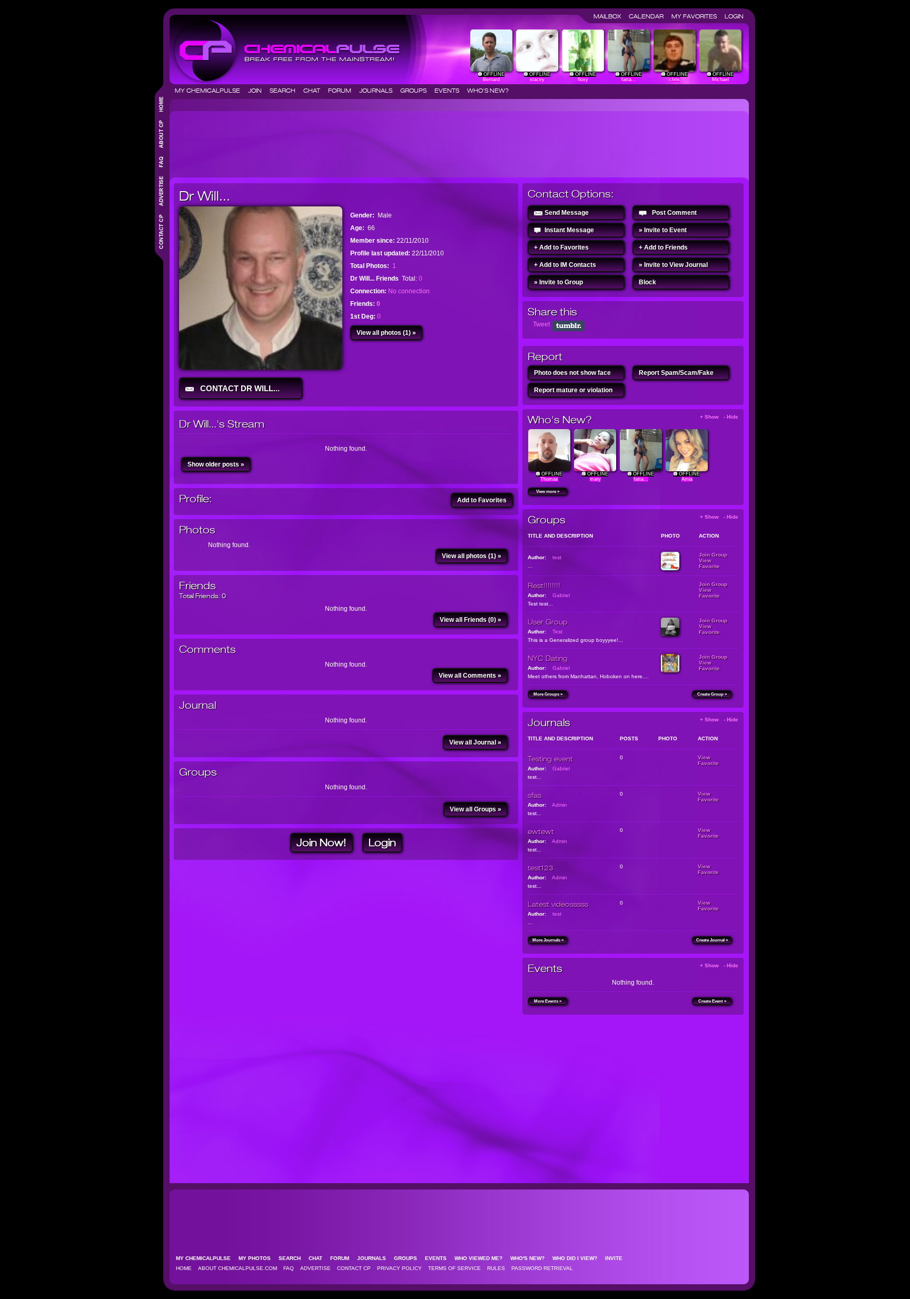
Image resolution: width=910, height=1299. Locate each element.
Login (734, 16)
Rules (496, 1268)
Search (286, 90)
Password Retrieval (542, 1268)
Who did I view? (578, 1258)
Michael (720, 79)
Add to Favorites (482, 500)
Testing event (550, 759)
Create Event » (712, 1001)
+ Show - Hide (719, 417)
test (556, 557)
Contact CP (354, 1268)
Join (258, 90)
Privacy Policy (399, 1268)
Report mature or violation (573, 390)
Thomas (549, 479)
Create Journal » (712, 940)
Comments (207, 649)
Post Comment (674, 212)
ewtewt (541, 831)
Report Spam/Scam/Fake (676, 372)
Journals (379, 90)
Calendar (649, 16)
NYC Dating (548, 658)
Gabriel (561, 595)
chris (674, 79)
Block (647, 282)
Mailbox (610, 16)
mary (595, 479)
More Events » (547, 1001)
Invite (617, 1258)
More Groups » (547, 694)
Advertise (315, 1268)
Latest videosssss (558, 904)
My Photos (258, 1258)
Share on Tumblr (568, 326)
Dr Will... (204, 196)
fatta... (628, 79)
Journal (197, 705)
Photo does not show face (572, 372)
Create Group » (712, 694)
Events (450, 90)
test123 (540, 868)
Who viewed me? (481, 1258)
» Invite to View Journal (673, 265)
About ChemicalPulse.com (237, 1268)
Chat (315, 90)
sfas (534, 795)
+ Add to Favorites (561, 247)
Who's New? (488, 90)
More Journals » (547, 940)
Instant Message (569, 230)
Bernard (491, 79)
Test (557, 631)
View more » (547, 491)
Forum (343, 90)
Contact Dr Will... (238, 388)
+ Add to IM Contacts (565, 265)
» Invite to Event (663, 230)
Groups (416, 90)
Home (184, 1268)
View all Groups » (475, 809)
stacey (537, 79)
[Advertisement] (365, 140)
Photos (197, 530)
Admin (559, 805)
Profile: (195, 499)
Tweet (541, 324)
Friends (197, 586)
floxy (583, 79)
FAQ (288, 1268)
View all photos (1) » (386, 332)
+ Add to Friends (663, 247)
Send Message (567, 212)
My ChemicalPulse (210, 90)
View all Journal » (475, 742)
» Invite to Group (558, 282)
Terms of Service (454, 1268)
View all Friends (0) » (470, 619)
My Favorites (697, 16)
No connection (409, 291)
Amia (687, 479)
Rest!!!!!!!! (544, 585)
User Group (548, 622)
